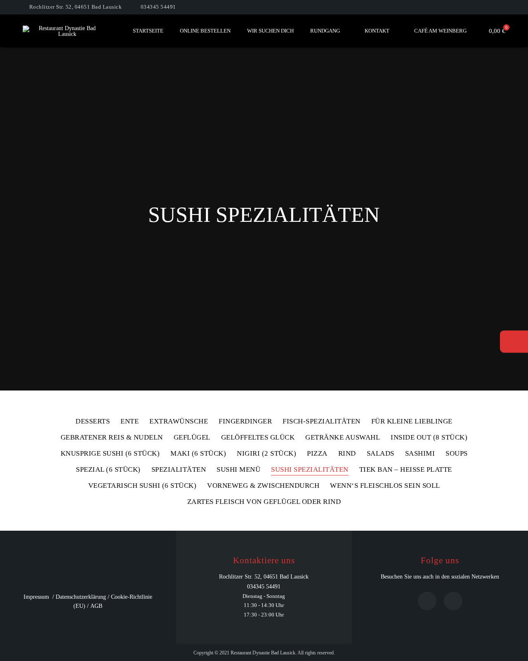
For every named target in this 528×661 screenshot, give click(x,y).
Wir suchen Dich (270, 31)
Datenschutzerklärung (81, 597)
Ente (129, 421)
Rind (347, 453)
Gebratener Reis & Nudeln (112, 437)
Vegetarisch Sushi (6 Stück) (142, 485)
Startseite (148, 31)
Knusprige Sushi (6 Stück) (110, 453)
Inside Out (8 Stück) (429, 437)
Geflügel (192, 437)
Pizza (317, 453)
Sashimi (420, 453)
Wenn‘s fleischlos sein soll (385, 485)
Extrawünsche (178, 421)
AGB (96, 606)
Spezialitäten (178, 469)
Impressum (36, 597)
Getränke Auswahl (342, 437)
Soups (457, 453)
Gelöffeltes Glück (258, 437)
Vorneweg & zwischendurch (263, 485)
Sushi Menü (238, 469)
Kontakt (377, 31)
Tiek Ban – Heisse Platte (405, 469)
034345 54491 (158, 7)
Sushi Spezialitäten (310, 469)
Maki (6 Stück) (198, 453)
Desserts (92, 421)
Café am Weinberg (440, 31)
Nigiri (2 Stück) (266, 453)
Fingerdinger (245, 421)
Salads (380, 453)
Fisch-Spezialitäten (322, 421)
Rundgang (325, 31)
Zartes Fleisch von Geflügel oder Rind (264, 502)
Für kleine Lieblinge (412, 421)
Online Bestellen (205, 31)
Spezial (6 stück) (108, 469)
